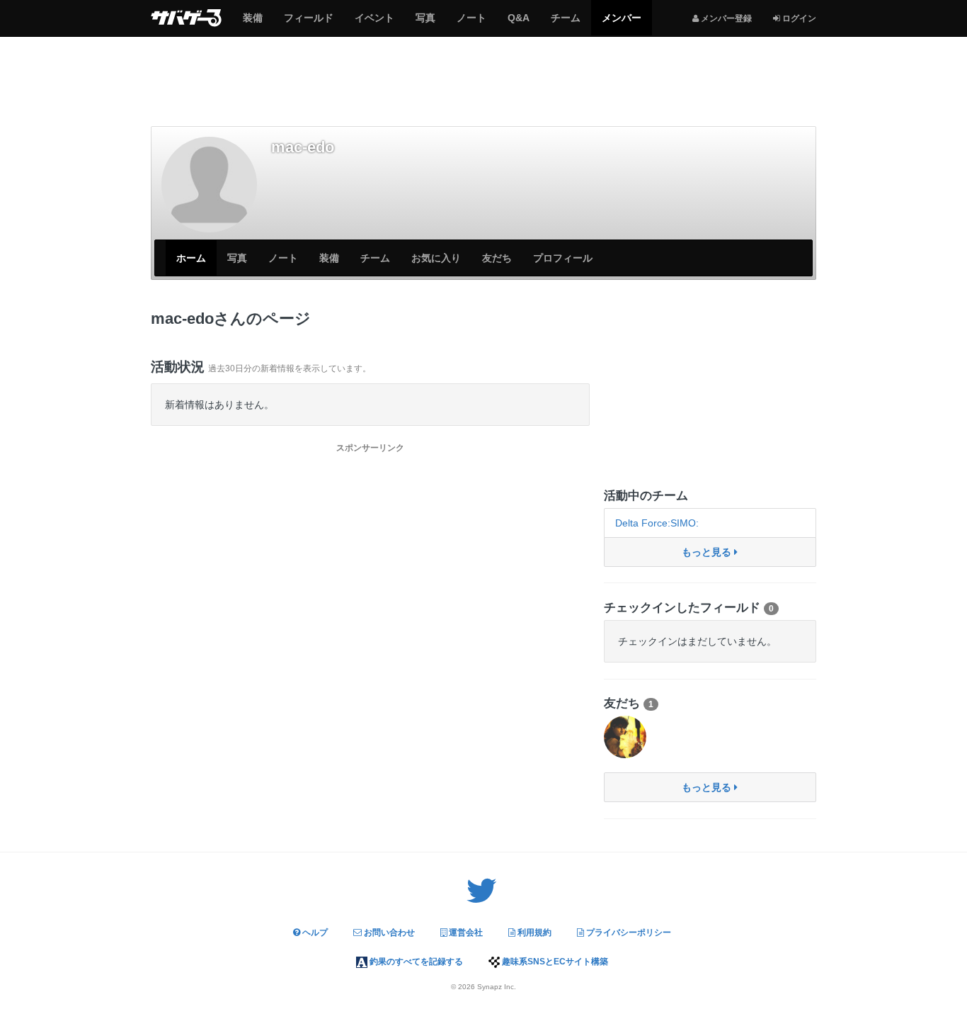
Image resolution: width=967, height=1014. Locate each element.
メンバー (621, 23)
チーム (565, 23)
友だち (497, 258)
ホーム (191, 258)
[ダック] (625, 737)
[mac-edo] (209, 184)
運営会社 (465, 932)
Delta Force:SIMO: (657, 523)
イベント (374, 23)
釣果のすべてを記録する (415, 962)
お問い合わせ (388, 932)
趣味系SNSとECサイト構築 (554, 962)
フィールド (308, 23)
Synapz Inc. (496, 987)
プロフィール (563, 258)
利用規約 (533, 932)
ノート (471, 23)
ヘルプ (314, 932)
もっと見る (708, 552)
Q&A (518, 23)
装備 (252, 23)
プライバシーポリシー (627, 932)
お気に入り (436, 258)
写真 (425, 23)
